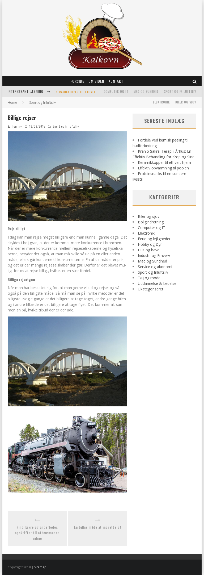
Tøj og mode (149, 277)
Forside (77, 81)
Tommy (17, 126)
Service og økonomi (155, 266)
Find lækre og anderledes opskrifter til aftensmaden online (37, 532)
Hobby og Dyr (150, 244)
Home (12, 102)
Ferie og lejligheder (154, 238)
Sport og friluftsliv (180, 91)
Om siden (96, 81)
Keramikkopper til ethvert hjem (81, 92)
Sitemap (40, 567)
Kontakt (115, 81)
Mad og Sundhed (146, 91)
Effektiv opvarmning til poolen (163, 167)
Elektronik (161, 102)
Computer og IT (116, 91)
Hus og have (148, 249)
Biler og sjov (185, 102)
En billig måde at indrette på (97, 527)
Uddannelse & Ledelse (157, 283)
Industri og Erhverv (154, 255)
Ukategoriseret (150, 288)
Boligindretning (151, 221)
